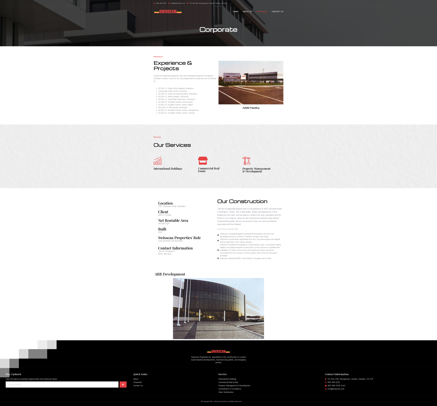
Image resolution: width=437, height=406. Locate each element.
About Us (247, 12)
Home (235, 12)
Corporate (262, 12)
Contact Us (277, 12)
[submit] (123, 384)
